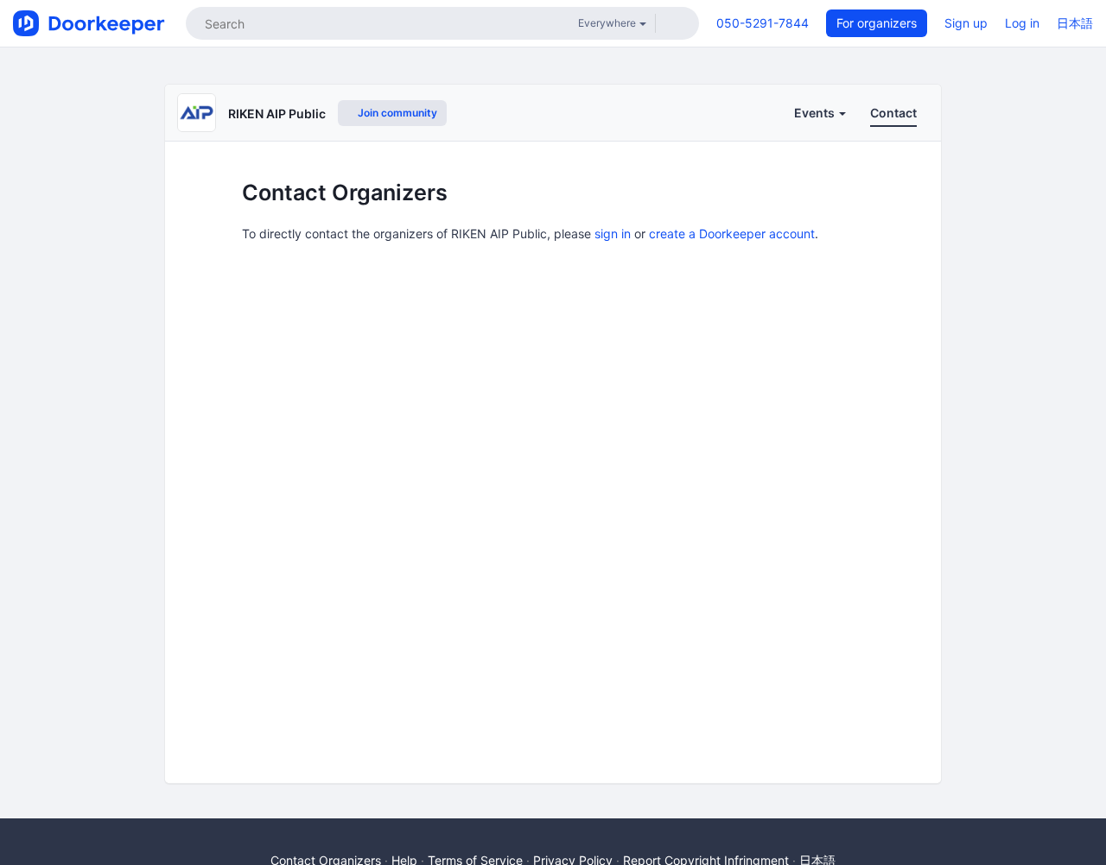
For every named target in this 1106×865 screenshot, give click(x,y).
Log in (1022, 23)
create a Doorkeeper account (732, 233)
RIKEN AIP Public (277, 113)
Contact (893, 112)
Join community (396, 112)
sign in (612, 233)
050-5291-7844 (762, 23)
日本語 (1075, 23)
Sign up (966, 23)
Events (815, 112)
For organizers (876, 23)
